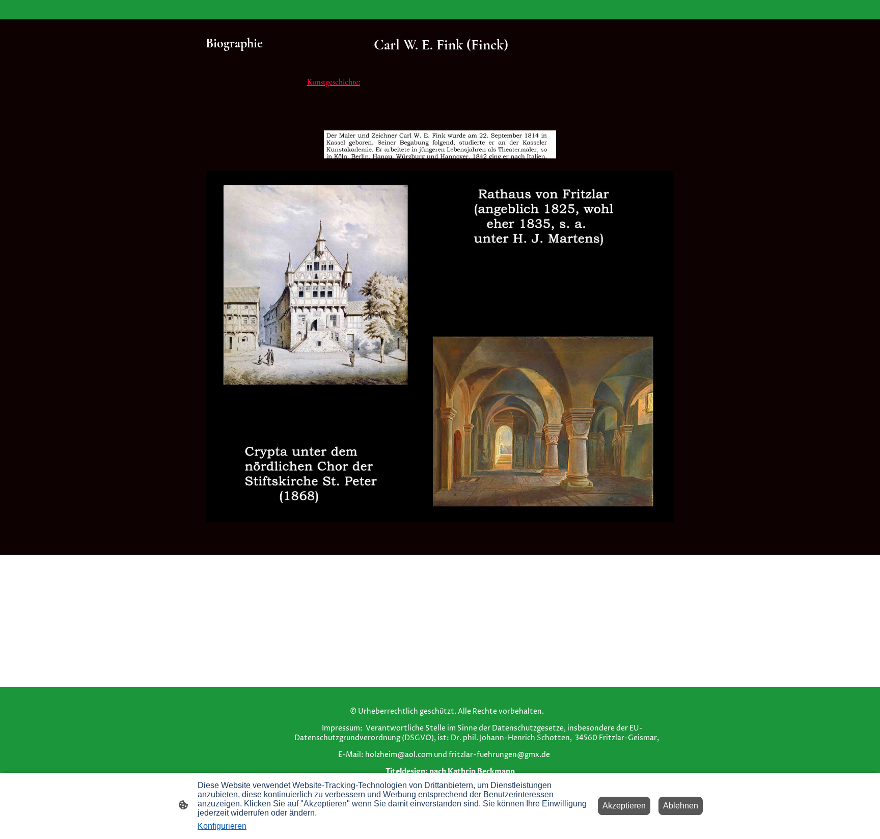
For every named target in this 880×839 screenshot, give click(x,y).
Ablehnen (680, 805)
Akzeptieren (624, 805)
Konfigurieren (222, 826)
